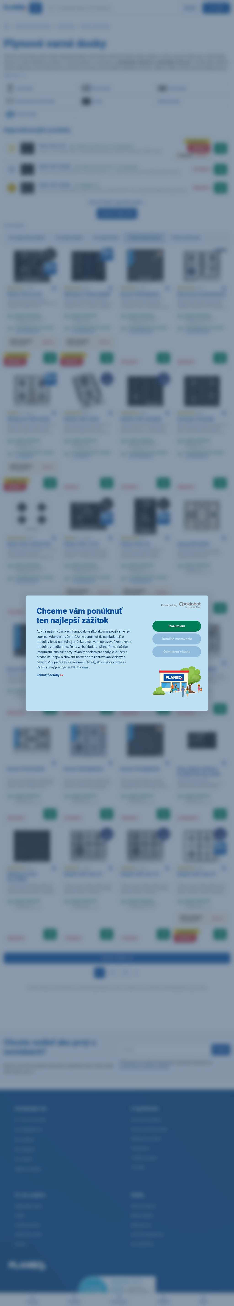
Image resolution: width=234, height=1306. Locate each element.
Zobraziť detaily (50, 675)
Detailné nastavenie (177, 639)
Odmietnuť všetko (176, 652)
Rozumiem (177, 626)
